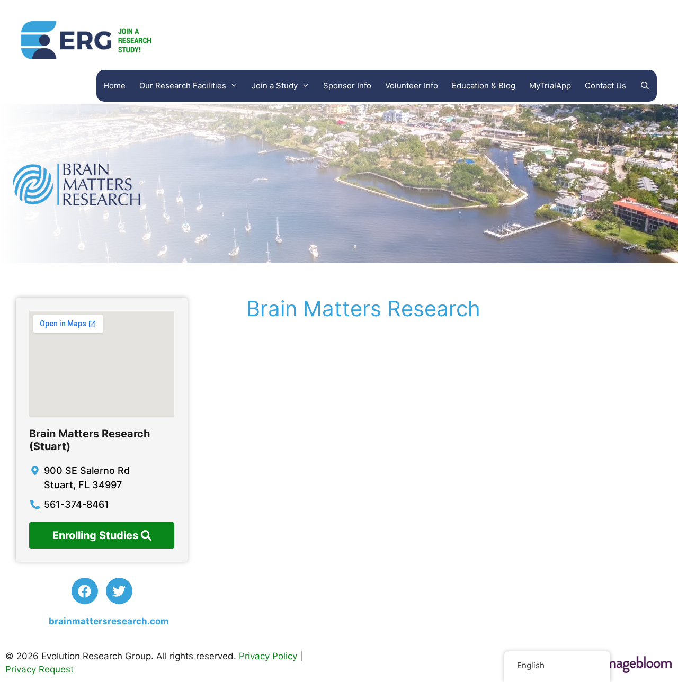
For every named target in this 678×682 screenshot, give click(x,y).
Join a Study (275, 85)
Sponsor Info (347, 85)
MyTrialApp (550, 85)
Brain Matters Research (360, 308)
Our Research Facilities (182, 85)
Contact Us (605, 85)
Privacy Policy (268, 656)
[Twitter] (119, 591)
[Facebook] (85, 591)
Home (114, 85)
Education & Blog (483, 85)
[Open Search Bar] (645, 86)
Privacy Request (39, 669)
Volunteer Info (411, 85)
